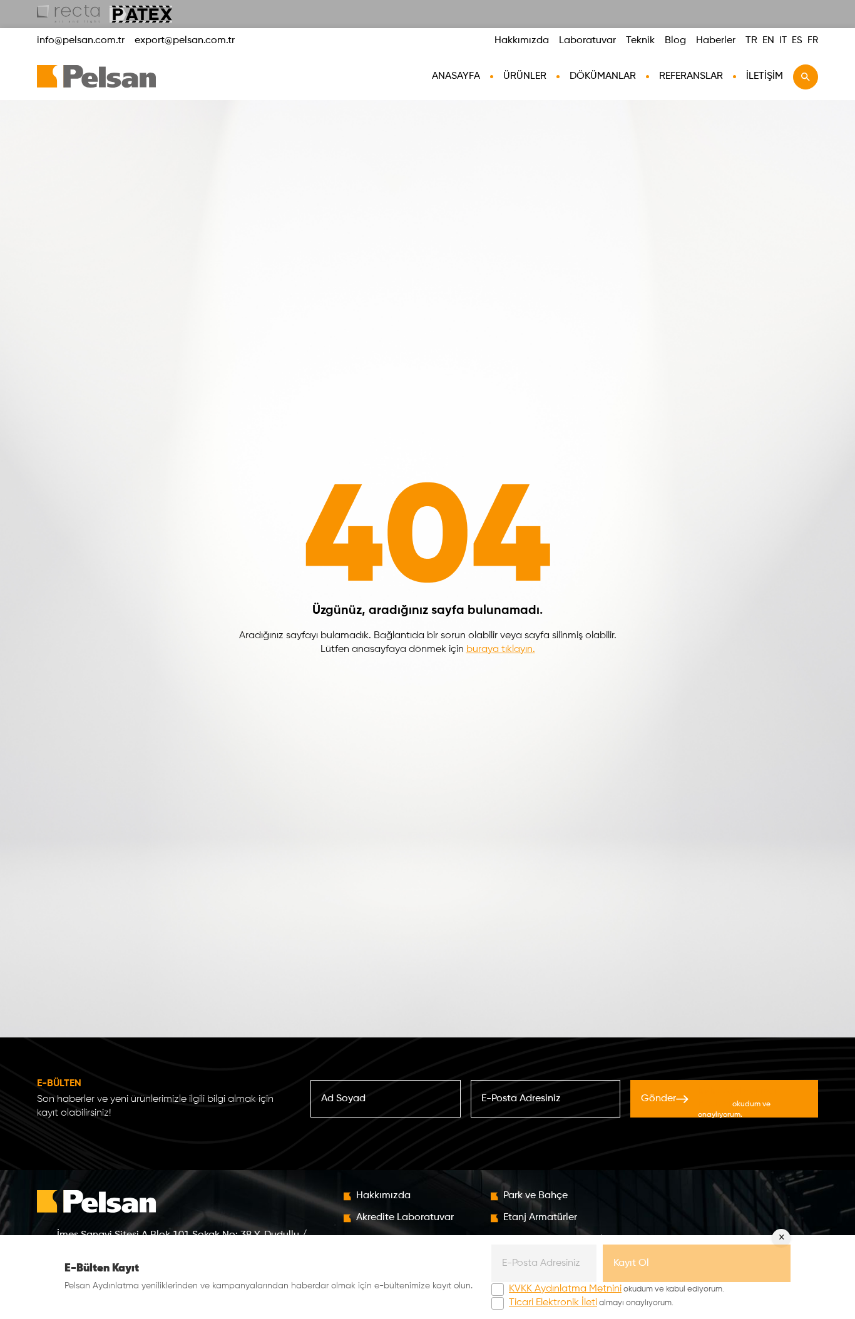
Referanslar (691, 76)
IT (783, 40)
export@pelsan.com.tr (185, 41)
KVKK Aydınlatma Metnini (565, 1289)
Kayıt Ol (631, 1263)
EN (768, 41)
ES (797, 40)
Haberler (715, 41)
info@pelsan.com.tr (81, 41)
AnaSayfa (456, 76)
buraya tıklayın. (500, 649)
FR (812, 40)
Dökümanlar (603, 76)
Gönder (708, 1102)
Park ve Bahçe (535, 1196)
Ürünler (524, 76)
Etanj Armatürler (540, 1218)
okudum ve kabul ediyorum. (616, 1289)
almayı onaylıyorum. (591, 1303)
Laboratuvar (587, 41)
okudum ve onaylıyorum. (737, 1103)
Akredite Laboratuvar (405, 1218)
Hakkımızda (521, 41)
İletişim (764, 76)
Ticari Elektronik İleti (553, 1303)
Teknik (640, 41)
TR (751, 41)
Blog (675, 41)
